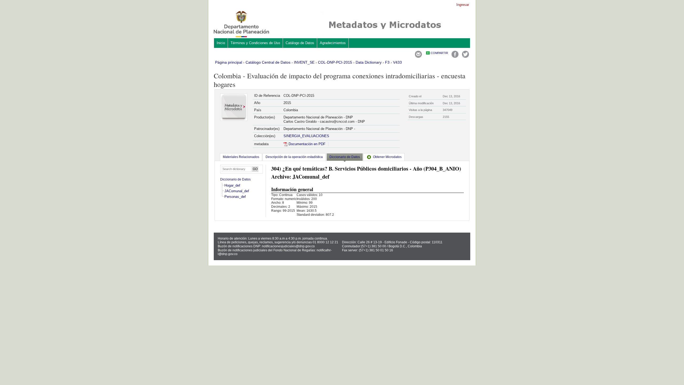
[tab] (241, 157)
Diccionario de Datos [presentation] (344, 157)
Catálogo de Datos (300, 43)
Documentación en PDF (306, 144)
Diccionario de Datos (235, 179)
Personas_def (235, 197)
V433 (397, 62)
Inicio (221, 43)
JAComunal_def (236, 191)
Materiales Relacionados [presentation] (241, 157)
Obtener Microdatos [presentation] (387, 157)
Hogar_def (232, 185)
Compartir (439, 53)
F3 (387, 62)
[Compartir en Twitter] (465, 57)
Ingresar (462, 5)
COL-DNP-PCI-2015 (335, 62)
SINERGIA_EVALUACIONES (306, 136)
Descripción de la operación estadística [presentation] (294, 157)
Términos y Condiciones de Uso (255, 43)
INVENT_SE (304, 62)
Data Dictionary (369, 62)
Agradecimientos (333, 43)
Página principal (228, 62)
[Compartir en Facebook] (455, 57)
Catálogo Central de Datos (268, 62)
